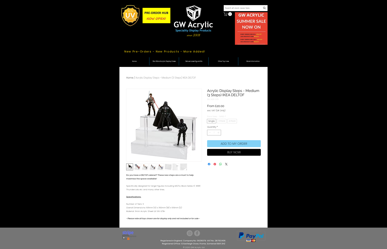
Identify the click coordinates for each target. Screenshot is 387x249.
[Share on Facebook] (209, 164)
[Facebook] (197, 233)
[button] (228, 14)
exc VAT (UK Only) (216, 110)
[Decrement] (209, 132)
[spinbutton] (214, 132)
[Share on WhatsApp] (220, 164)
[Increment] (219, 132)
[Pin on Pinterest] (215, 164)
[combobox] (246, 8)
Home (129, 77)
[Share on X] (226, 164)
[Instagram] (190, 233)
